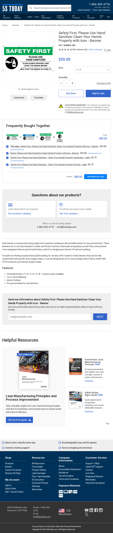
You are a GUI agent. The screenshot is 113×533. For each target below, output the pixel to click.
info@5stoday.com (66, 227)
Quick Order (10, 488)
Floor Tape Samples (101, 10)
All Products (76, 17)
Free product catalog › (19, 213)
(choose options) (17, 149)
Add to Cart (98, 93)
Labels (29, 17)
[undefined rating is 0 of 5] (66, 49)
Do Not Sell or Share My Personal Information (63, 526)
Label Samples (84, 10)
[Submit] (31, 8)
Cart (108, 17)
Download (89, 381)
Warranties (37, 489)
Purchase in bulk (104, 83)
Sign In (101, 17)
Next (107, 423)
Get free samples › (69, 213)
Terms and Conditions (69, 479)
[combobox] (49, 8)
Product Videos (39, 470)
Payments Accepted (94, 483)
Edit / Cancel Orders (14, 492)
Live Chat (89, 473)
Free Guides (37, 467)
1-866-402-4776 (99, 4)
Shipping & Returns (94, 476)
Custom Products (60, 17)
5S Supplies (6, 17)
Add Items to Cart (95, 176)
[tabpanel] (86, 370)
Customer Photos (40, 483)
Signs (37, 17)
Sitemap (36, 486)
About (61, 466)
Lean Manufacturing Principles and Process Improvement (31, 397)
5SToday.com (52, 529)
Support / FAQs (92, 463)
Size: (61, 67)
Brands (8, 467)
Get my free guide (18, 420)
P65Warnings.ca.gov (75, 112)
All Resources (38, 463)
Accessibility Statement (70, 469)
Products (9, 463)
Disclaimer (63, 472)
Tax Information (66, 476)
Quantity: (63, 77)
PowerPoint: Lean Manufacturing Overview (94, 362)
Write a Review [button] (95, 49)
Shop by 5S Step (12, 473)
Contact (89, 470)
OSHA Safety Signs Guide (91, 394)
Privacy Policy (37, 526)
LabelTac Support (94, 466)
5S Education (91, 17)
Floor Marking (17, 17)
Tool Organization (46, 17)
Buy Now (71, 93)
